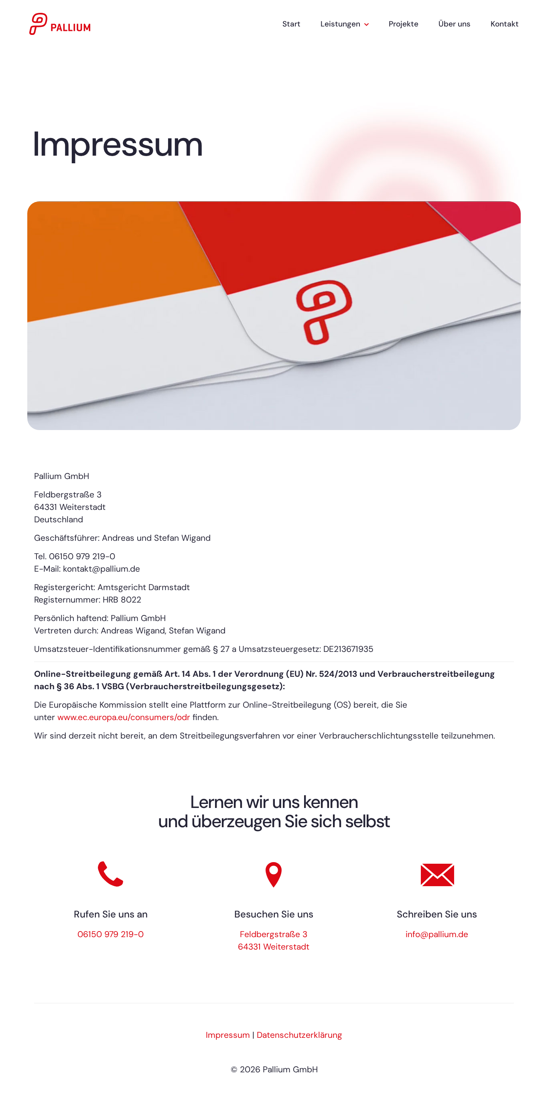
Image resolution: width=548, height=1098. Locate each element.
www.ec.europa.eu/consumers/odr (123, 717)
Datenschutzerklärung (299, 1035)
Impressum (228, 1035)
